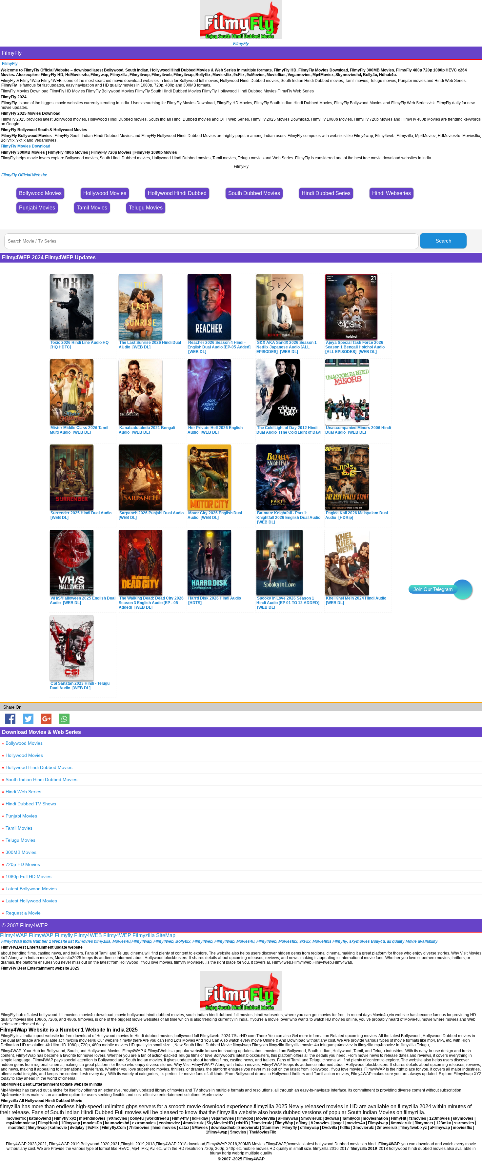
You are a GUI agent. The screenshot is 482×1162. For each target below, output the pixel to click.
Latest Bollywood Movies (29, 888)
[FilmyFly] (241, 37)
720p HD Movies (21, 864)
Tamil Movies (17, 828)
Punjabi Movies (19, 815)
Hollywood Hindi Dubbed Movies (37, 767)
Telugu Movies (18, 840)
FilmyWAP (41, 935)
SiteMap (165, 935)
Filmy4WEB (88, 935)
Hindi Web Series (21, 791)
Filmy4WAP (14, 935)
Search (443, 241)
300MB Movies (19, 852)
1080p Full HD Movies (26, 876)
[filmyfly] (241, 1009)
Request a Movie (21, 913)
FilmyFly (12, 53)
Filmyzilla (143, 935)
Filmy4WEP (117, 935)
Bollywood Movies (22, 743)
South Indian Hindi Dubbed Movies (39, 779)
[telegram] (462, 589)
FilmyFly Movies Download (25, 146)
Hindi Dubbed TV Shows (29, 803)
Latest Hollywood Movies (29, 900)
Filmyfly (64, 935)
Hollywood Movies (22, 755)
